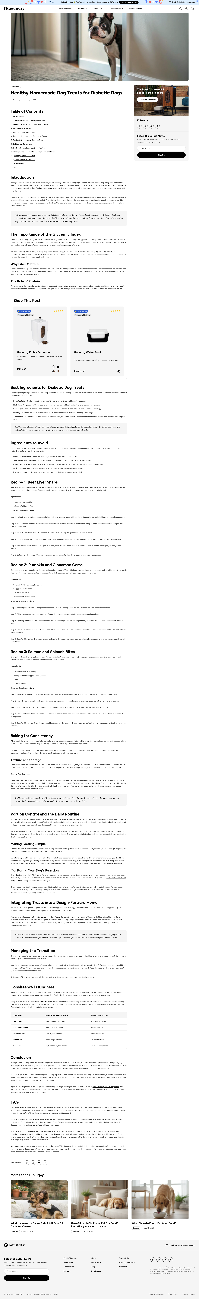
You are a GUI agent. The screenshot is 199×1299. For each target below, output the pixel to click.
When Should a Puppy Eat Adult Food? (154, 1223)
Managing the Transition (24, 156)
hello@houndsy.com (187, 2)
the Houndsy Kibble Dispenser (96, 783)
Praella (55, 1294)
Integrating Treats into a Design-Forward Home (34, 152)
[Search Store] (180, 8)
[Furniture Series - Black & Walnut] (53, 371)
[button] (58, 311)
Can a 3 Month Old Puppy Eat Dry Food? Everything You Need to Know (94, 1225)
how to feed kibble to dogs (35, 1001)
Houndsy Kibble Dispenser (33, 352)
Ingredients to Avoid (22, 128)
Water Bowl (83, 8)
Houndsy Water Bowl (87, 352)
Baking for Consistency (23, 144)
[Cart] (192, 8)
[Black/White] (119, 371)
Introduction (18, 116)
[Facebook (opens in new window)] (45, 1162)
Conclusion (19, 163)
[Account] (186, 8)
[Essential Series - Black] (58, 367)
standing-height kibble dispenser (28, 858)
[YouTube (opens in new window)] (39, 1162)
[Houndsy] (13, 9)
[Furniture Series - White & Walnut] (58, 371)
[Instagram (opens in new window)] (33, 1162)
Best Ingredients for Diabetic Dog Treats (30, 124)
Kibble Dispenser (64, 8)
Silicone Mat (99, 8)
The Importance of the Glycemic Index (29, 120)
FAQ (16, 167)
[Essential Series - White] (53, 367)
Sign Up (161, 155)
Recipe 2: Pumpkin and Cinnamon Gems (30, 136)
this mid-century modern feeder (47, 917)
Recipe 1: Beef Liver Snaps (24, 132)
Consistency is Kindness (25, 160)
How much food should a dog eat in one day (38, 1134)
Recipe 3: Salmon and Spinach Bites (28, 140)
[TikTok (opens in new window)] (27, 1162)
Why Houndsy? (135, 8)
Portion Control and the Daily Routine (29, 148)
